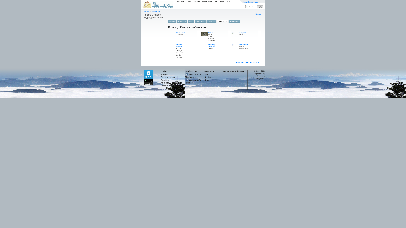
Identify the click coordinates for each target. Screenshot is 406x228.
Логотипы (165, 80)
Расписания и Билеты (210, 2)
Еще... (229, 2)
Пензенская (156, 11)
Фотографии (200, 21)
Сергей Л (211, 33)
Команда (165, 74)
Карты (222, 2)
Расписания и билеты (233, 71)
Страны (208, 80)
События (197, 2)
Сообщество (222, 21)
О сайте (163, 71)
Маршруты (180, 2)
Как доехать (234, 21)
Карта (191, 21)
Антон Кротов (243, 44)
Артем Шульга (181, 33)
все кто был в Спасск (247, 62)
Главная (172, 21)
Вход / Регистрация (250, 2)
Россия (146, 11)
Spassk (258, 14)
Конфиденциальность (170, 83)
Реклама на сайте (169, 77)
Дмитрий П (242, 33)
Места (189, 2)
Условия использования (171, 86)
